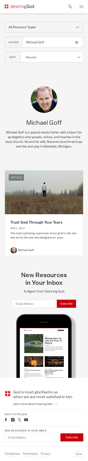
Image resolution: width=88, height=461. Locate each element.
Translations (12, 453)
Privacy (45, 453)
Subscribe (66, 303)
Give (79, 454)
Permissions (30, 453)
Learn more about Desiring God (33, 404)
